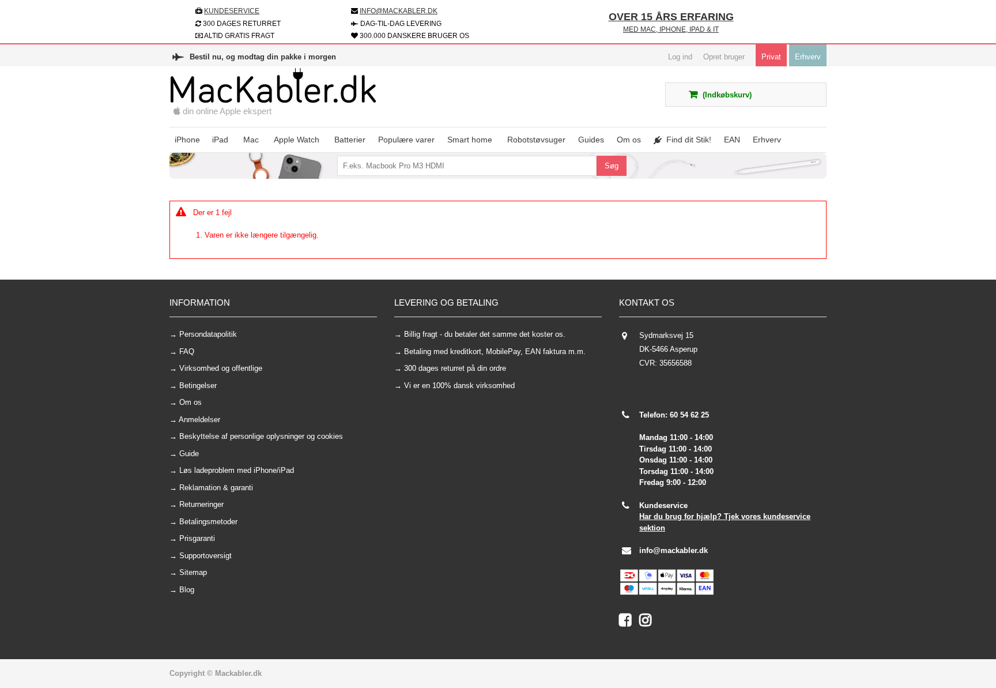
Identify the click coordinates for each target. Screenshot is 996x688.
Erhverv (808, 56)
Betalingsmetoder (208, 521)
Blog (186, 589)
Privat (771, 56)
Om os (190, 402)
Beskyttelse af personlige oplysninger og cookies (261, 436)
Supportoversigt (205, 555)
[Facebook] (629, 622)
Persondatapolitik (208, 334)
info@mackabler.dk (673, 550)
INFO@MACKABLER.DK (398, 11)
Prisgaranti (197, 538)
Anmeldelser (199, 419)
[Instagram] (648, 622)
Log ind (680, 56)
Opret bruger (724, 56)
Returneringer (201, 504)
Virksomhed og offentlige (220, 368)
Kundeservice (231, 11)
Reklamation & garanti (216, 487)
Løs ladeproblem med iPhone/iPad (236, 470)
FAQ (186, 351)
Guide (189, 453)
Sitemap (193, 572)
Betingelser (198, 385)
